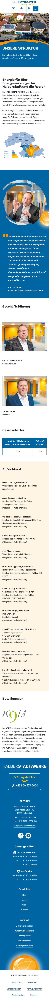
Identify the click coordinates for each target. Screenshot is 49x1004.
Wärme (24, 905)
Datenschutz (32, 983)
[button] (35, 8)
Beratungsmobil (24, 936)
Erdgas (24, 900)
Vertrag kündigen (14, 989)
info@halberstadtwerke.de (24, 826)
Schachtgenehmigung (24, 945)
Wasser (24, 910)
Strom (24, 895)
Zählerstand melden (24, 926)
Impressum (16, 983)
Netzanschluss (24, 941)
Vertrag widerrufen (34, 989)
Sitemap (33, 995)
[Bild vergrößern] (24, 145)
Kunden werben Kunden (24, 931)
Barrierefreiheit (18, 995)
